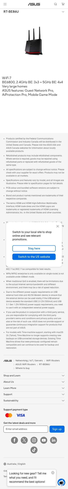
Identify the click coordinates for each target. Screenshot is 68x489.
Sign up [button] (57, 429)
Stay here (34, 248)
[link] (34, 4)
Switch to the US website (34, 257)
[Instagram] (34, 440)
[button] (5, 4)
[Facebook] (14, 440)
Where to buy (23, 368)
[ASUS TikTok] (34, 449)
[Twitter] (24, 440)
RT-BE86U (11, 12)
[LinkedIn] (53, 440)
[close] (57, 226)
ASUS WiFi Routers (26, 364)
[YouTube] (43, 440)
